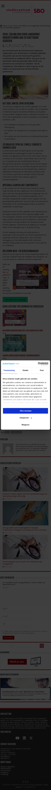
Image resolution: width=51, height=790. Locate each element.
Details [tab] (25, 370)
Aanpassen (24, 418)
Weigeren (25, 425)
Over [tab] (42, 370)
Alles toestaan (25, 411)
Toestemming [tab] (9, 370)
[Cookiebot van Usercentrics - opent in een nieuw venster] (38, 363)
